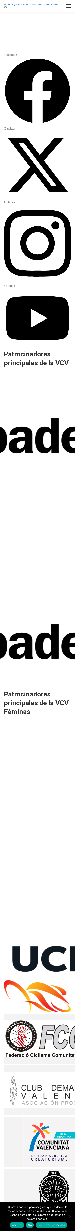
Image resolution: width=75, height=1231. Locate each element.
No (30, 1225)
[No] (70, 1216)
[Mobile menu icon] (68, 6)
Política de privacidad (51, 1225)
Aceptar (17, 1225)
